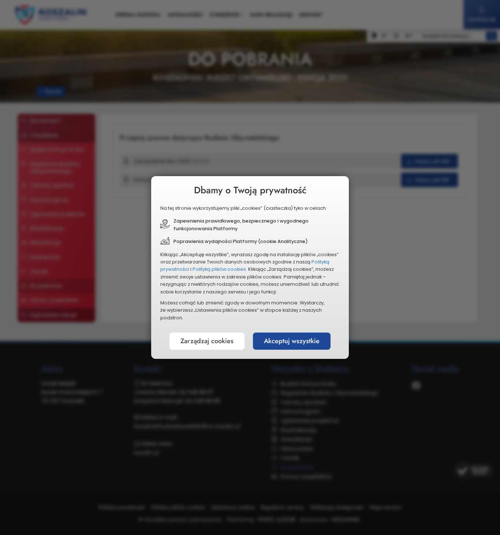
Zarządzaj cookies (207, 341)
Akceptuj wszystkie (292, 341)
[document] (250, 267)
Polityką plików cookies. (220, 269)
